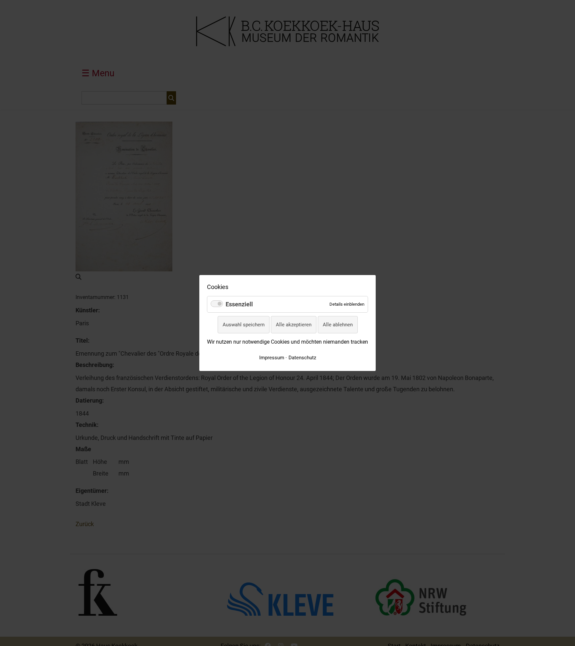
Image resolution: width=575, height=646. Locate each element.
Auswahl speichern (244, 325)
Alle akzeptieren (293, 325)
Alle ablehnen (338, 325)
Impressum (271, 358)
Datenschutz (302, 358)
